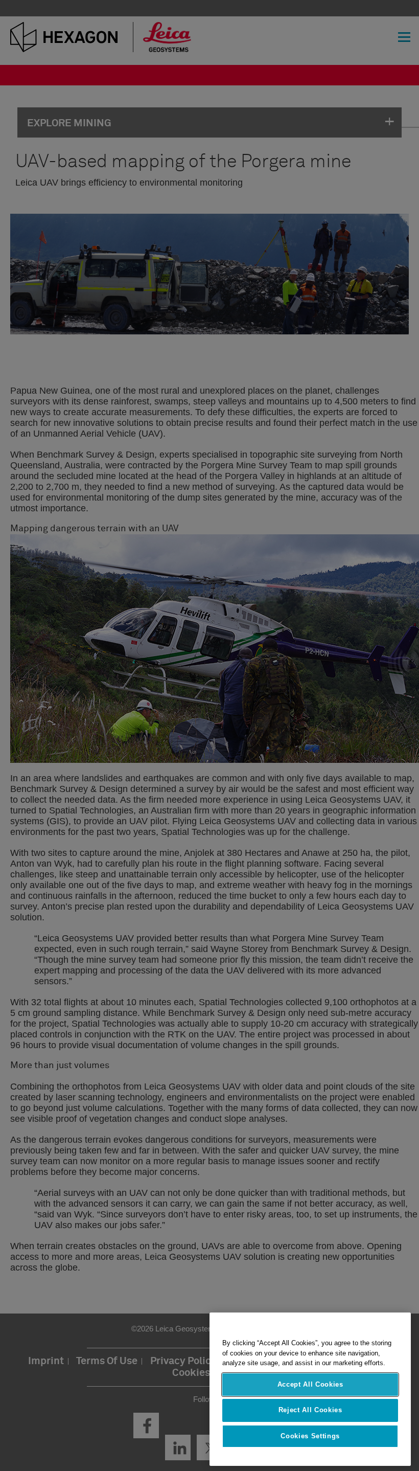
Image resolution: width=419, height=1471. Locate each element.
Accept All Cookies (310, 1384)
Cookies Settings (310, 1436)
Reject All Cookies (310, 1410)
